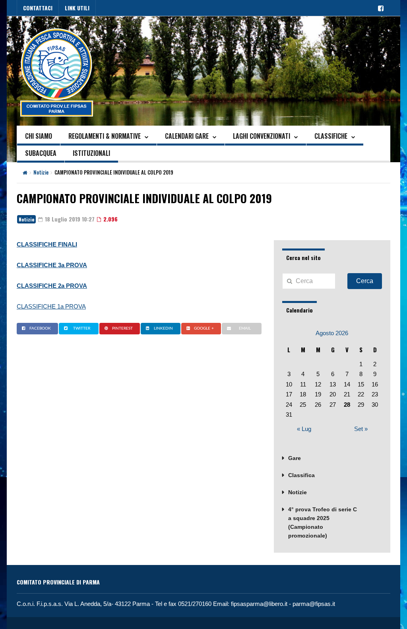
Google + (204, 328)
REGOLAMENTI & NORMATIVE (104, 136)
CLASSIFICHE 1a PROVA (51, 306)
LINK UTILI (77, 8)
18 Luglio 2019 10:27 (69, 219)
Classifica (301, 475)
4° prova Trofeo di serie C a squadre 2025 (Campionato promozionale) (322, 522)
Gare (294, 458)
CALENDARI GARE (187, 136)
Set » (361, 428)
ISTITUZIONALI (91, 153)
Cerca (364, 281)
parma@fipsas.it (314, 603)
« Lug (304, 428)
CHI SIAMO (38, 136)
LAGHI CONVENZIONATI (261, 136)
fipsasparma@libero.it (259, 603)
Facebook (40, 328)
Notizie (40, 172)
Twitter (81, 328)
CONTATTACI (37, 8)
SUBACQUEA (40, 153)
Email (245, 328)
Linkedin (163, 328)
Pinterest (122, 328)
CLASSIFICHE (330, 136)
